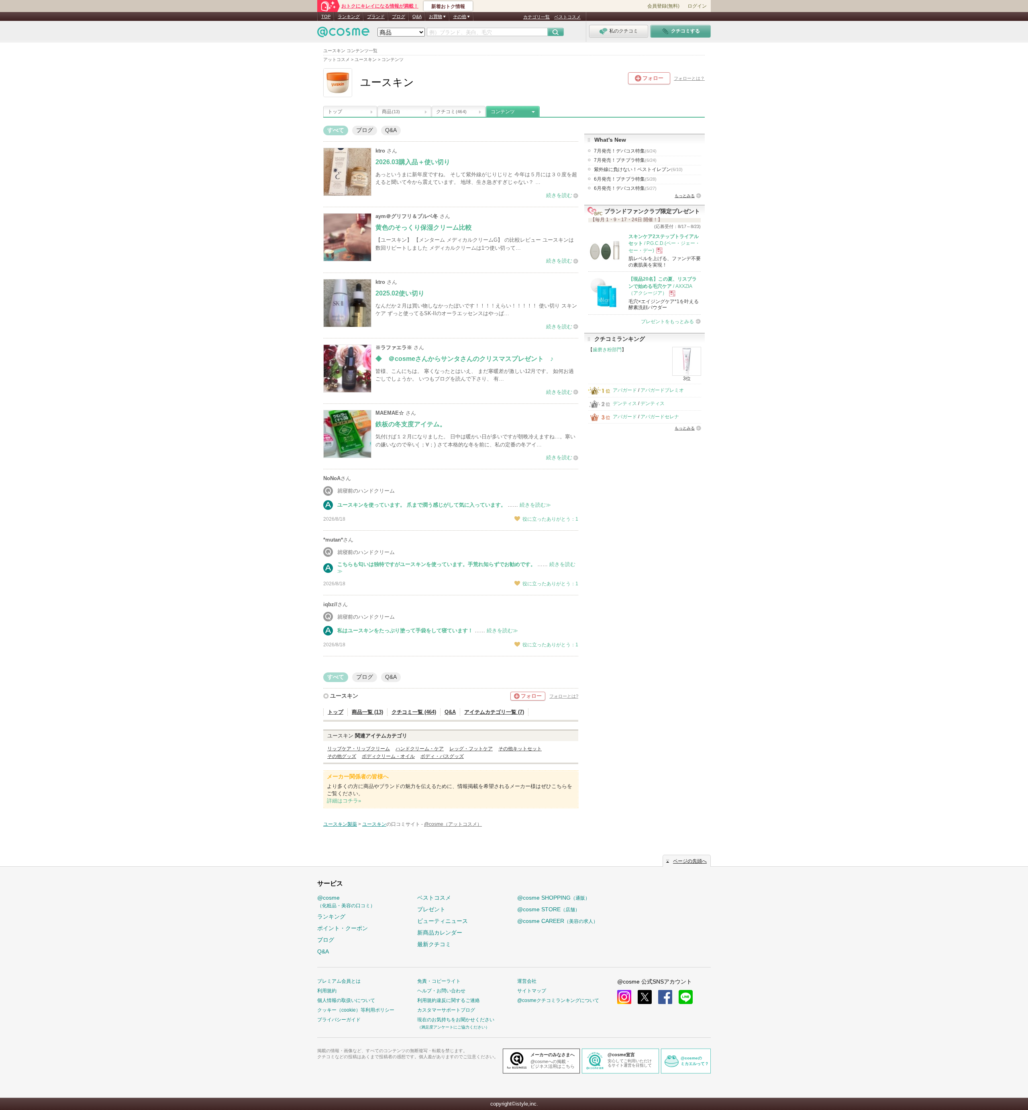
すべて (335, 130)
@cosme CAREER (557, 921)
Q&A (417, 16)
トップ (335, 111)
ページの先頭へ (690, 861)
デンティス (625, 403)
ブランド (376, 16)
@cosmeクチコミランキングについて (558, 1000)
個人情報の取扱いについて (346, 1000)
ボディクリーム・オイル (388, 756)
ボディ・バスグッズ (442, 756)
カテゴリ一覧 (536, 16)
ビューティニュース (442, 921)
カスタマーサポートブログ (446, 1010)
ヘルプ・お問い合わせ (441, 991)
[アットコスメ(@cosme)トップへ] (343, 34)
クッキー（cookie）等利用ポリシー (355, 1010)
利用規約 (327, 991)
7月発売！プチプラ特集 (625, 160)
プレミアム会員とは (339, 981)
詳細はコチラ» (344, 801)
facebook (665, 997)
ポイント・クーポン (342, 928)
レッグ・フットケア (471, 749)
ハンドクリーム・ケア (420, 749)
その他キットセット (520, 749)
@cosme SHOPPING (553, 897)
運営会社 (526, 981)
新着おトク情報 (448, 6)
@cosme (346, 901)
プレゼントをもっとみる (667, 321)
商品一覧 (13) (367, 712)
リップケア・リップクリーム (358, 749)
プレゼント (431, 909)
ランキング (349, 16)
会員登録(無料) (663, 6)
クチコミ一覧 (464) (414, 712)
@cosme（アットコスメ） (453, 824)
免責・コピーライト (439, 981)
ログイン (697, 6)
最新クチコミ (434, 944)
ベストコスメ (567, 16)
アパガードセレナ (659, 417)
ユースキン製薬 (340, 824)
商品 (391, 111)
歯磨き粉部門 (607, 349)
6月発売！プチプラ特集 (625, 179)
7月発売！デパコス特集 (625, 151)
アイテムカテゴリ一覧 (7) (494, 712)
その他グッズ (341, 756)
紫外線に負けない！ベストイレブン (638, 169)
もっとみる (685, 195)
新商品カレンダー (439, 932)
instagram (624, 997)
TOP (325, 16)
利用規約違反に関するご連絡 (448, 1000)
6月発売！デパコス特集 (625, 188)
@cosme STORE (548, 909)
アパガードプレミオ (662, 390)
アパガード (625, 390)
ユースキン (344, 695)
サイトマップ (531, 991)
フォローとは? (563, 696)
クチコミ (451, 111)
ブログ (398, 16)
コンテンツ (503, 111)
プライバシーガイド (339, 1019)
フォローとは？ (689, 78)
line (686, 997)
